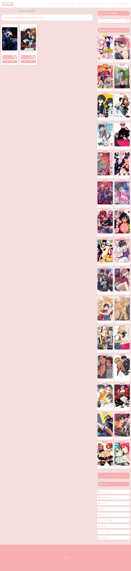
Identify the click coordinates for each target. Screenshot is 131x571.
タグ (107, 4)
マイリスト (72, 4)
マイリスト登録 (10, 61)
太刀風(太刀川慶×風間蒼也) (9, 57)
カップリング (88, 4)
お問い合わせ (124, 4)
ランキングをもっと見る (113, 476)
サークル (114, 4)
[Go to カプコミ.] (2, 11)
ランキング (63, 4)
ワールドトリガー (8, 56)
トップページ (52, 4)
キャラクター (99, 4)
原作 (80, 4)
